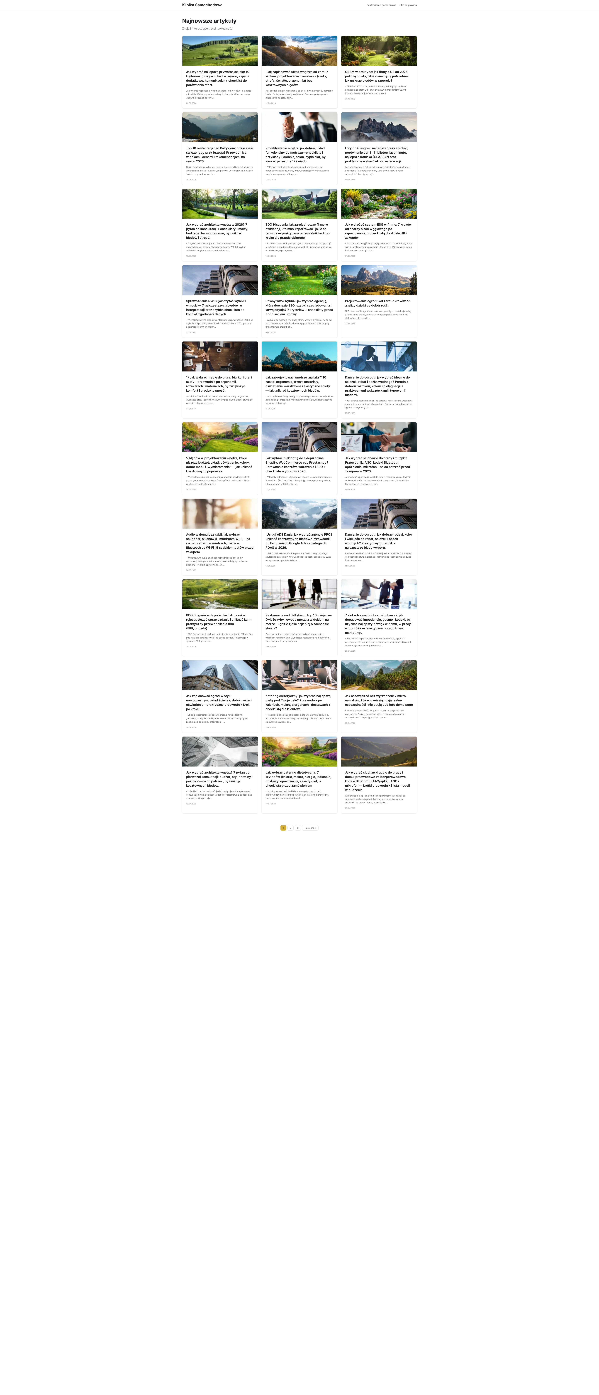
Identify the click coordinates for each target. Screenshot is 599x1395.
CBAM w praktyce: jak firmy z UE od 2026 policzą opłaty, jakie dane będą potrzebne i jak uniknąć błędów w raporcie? (377, 76)
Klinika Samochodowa (202, 5)
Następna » (310, 828)
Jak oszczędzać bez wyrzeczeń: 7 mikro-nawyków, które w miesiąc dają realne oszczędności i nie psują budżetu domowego (379, 700)
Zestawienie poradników (381, 5)
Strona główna (408, 5)
